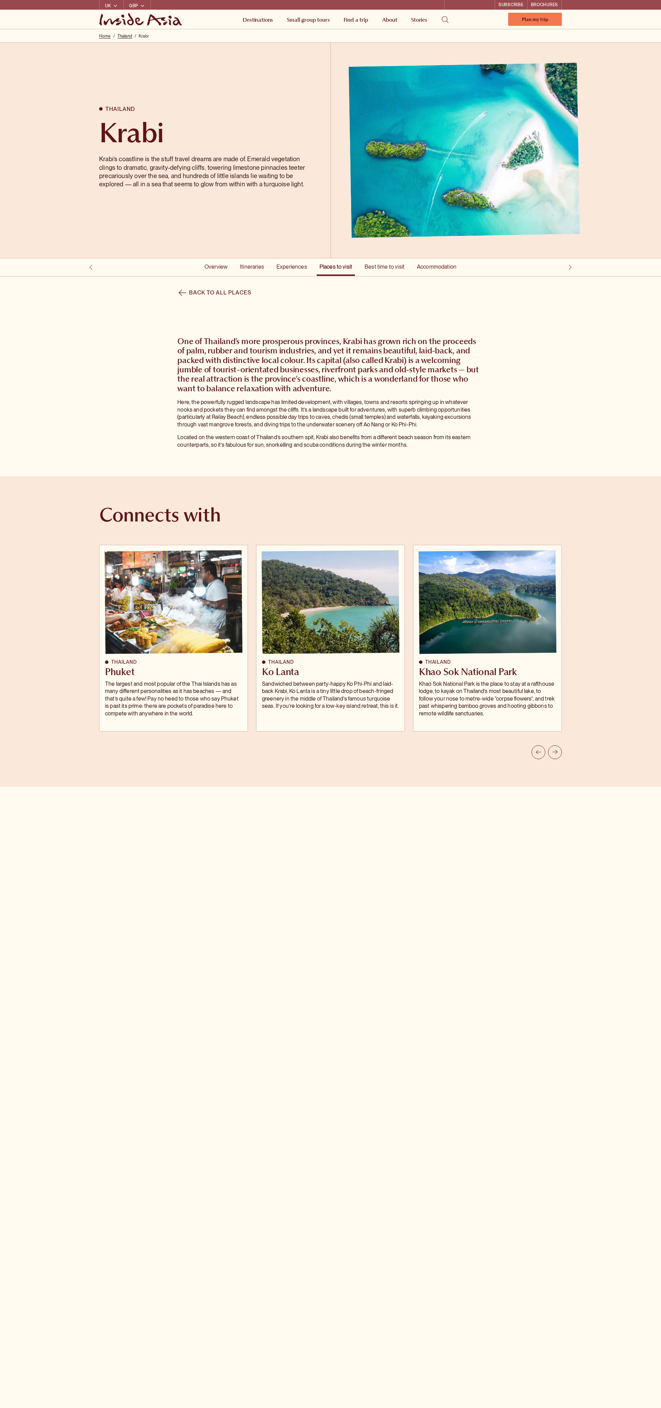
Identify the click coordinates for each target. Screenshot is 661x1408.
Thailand (124, 36)
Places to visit (335, 266)
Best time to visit (385, 266)
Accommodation (437, 266)
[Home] (141, 19)
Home (105, 36)
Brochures (544, 4)
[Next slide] (555, 752)
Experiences (291, 266)
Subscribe (511, 4)
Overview (216, 266)
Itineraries (252, 266)
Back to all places (220, 292)
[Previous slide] (538, 752)
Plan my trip (535, 21)
